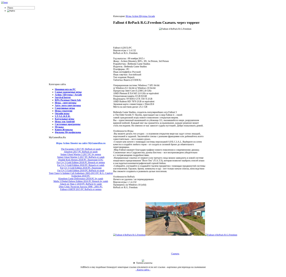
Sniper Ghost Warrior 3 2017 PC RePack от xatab (80, 157)
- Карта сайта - (143, 269)
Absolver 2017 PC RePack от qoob (81, 151)
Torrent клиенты (144, 263)
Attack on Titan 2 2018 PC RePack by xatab (81, 184)
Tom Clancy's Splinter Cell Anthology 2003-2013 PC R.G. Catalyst (81, 173)
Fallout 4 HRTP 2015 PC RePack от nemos (80, 189)
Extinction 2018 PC (81, 176)
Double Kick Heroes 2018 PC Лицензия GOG (80, 159)
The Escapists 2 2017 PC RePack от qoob (81, 149)
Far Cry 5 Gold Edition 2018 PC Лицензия (80, 168)
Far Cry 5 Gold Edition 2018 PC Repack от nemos (81, 162)
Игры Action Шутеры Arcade (140, 16)
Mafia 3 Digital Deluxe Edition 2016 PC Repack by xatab (80, 181)
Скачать (175, 253)
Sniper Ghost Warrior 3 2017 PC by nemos (80, 154)
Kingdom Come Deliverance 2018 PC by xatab (80, 178)
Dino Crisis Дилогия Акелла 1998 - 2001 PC (81, 186)
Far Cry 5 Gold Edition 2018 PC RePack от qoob (80, 170)
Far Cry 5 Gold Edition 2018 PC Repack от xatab (80, 165)
